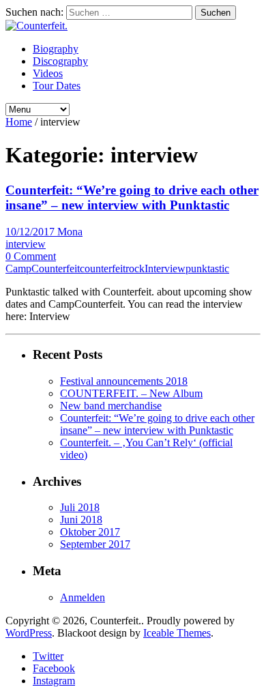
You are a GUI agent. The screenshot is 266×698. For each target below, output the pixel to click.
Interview (165, 268)
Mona (70, 231)
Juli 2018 (80, 507)
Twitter (48, 656)
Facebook (54, 668)
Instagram (54, 680)
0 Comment (30, 256)
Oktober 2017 (90, 532)
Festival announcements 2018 (124, 381)
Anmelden (82, 597)
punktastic (207, 268)
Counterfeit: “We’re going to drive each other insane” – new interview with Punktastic (131, 197)
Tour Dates (56, 85)
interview (25, 244)
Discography (60, 61)
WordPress (28, 633)
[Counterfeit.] (36, 25)
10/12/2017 (31, 231)
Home (18, 122)
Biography (55, 49)
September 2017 (95, 544)
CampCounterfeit (42, 268)
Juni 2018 (81, 519)
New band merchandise (111, 405)
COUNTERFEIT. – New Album (131, 393)
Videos (48, 73)
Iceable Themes (177, 633)
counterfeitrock (112, 268)
